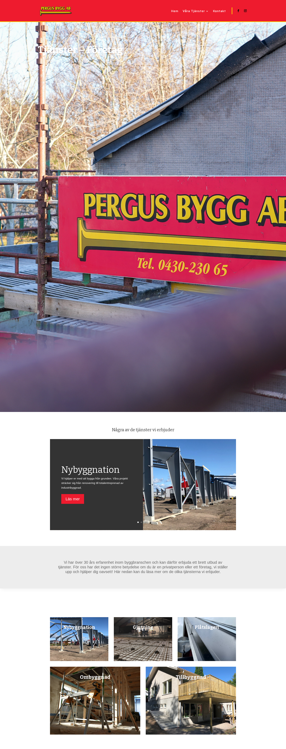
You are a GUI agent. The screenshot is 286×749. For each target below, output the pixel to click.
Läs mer (73, 499)
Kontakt (219, 11)
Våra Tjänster (194, 11)
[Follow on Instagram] (245, 10)
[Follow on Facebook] (238, 10)
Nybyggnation (90, 469)
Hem (174, 11)
